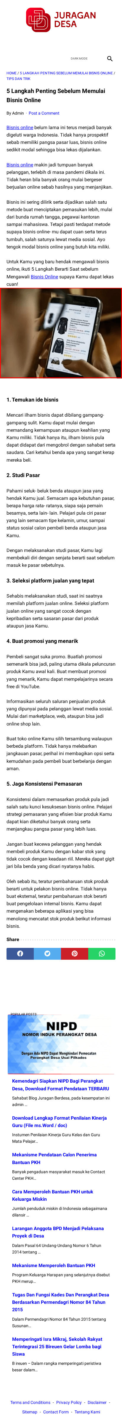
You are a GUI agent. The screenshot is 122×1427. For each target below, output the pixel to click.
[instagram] (82, 42)
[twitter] (54, 42)
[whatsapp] (101, 954)
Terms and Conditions (30, 1402)
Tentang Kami (87, 1412)
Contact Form (56, 1412)
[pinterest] (74, 954)
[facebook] (40, 42)
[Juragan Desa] (61, 20)
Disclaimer (97, 1402)
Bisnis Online (44, 277)
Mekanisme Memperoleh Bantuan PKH (53, 1265)
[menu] (10, 58)
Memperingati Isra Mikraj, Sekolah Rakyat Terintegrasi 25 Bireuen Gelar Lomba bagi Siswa (57, 1346)
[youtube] (68, 42)
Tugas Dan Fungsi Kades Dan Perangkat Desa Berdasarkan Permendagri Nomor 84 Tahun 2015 (60, 1302)
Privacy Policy (69, 1402)
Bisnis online (20, 127)
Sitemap (29, 1412)
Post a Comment (44, 113)
